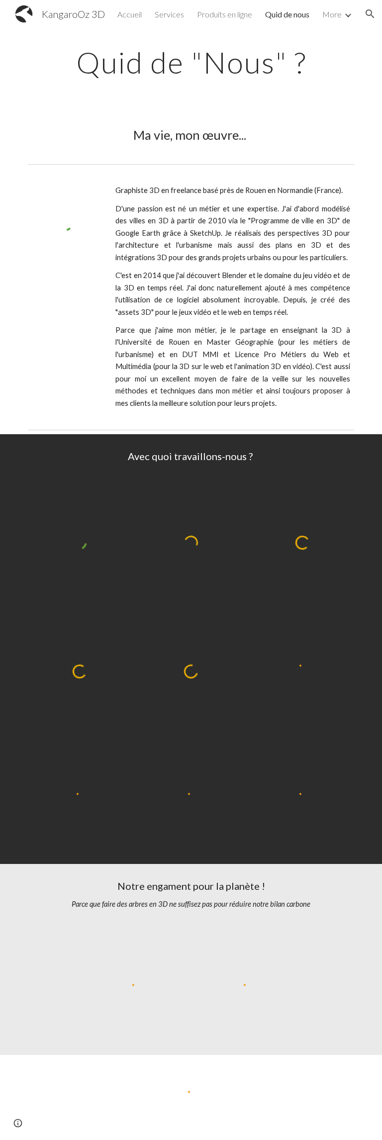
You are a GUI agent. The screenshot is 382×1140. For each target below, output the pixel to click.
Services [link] (169, 14)
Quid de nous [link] (287, 14)
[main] (191, 62)
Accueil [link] (129, 14)
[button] (370, 14)
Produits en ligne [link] (224, 14)
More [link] (332, 14)
